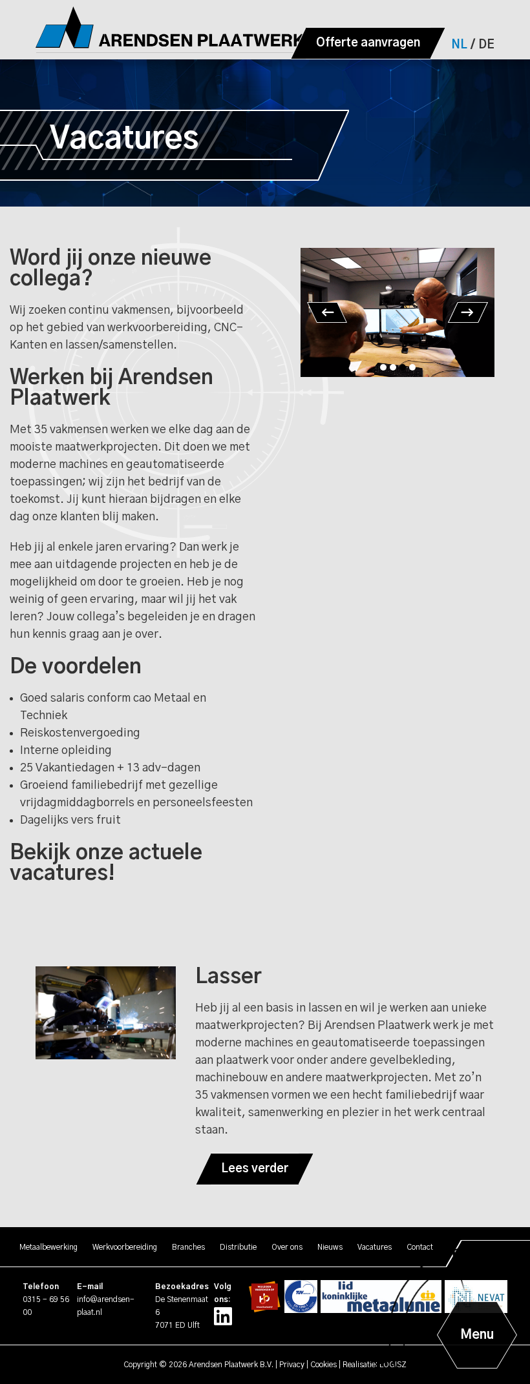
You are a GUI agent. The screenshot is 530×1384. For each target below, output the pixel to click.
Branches (188, 1247)
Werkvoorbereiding (124, 1247)
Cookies (323, 1365)
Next (468, 312)
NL (459, 45)
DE (486, 45)
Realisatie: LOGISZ (375, 1365)
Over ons (286, 1247)
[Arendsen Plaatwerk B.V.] (184, 29)
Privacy (291, 1365)
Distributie (238, 1247)
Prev (327, 312)
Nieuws (330, 1247)
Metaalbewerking (48, 1247)
